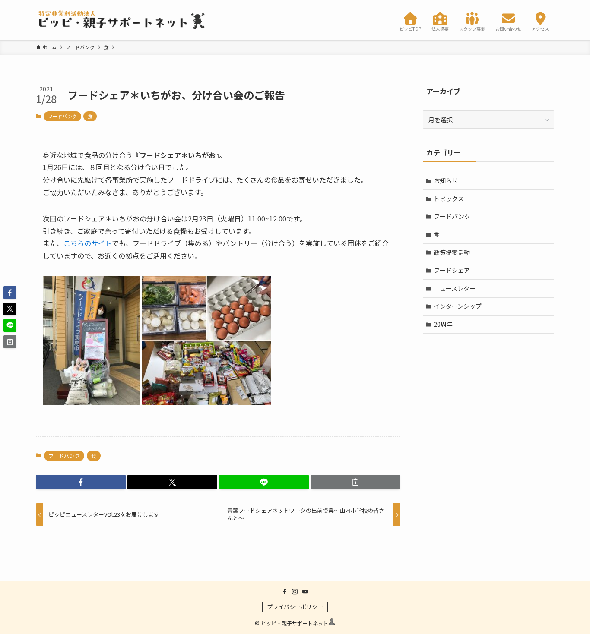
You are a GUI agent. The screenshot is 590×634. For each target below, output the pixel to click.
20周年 (443, 324)
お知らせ (446, 180)
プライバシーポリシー (295, 606)
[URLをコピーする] (355, 482)
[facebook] (285, 592)
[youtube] (305, 592)
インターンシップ (458, 306)
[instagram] (295, 592)
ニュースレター (455, 288)
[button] (81, 482)
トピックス (449, 198)
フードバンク (62, 116)
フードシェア (452, 270)
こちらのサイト (87, 243)
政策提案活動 (452, 252)
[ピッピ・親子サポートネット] (122, 20)
